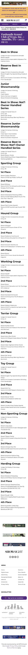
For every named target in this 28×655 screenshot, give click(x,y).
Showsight (4, 612)
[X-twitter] (13, 557)
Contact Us (21, 579)
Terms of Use (21, 584)
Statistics (20, 570)
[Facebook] (10, 557)
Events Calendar (22, 574)
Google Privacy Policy (11, 646)
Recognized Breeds (6, 577)
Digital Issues (4, 572)
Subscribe (20, 582)
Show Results (21, 572)
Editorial (3, 579)
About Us (20, 577)
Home (2, 27)
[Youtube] (18, 557)
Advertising (4, 574)
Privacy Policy (5, 584)
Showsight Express (12, 613)
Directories (4, 582)
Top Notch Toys (21, 613)
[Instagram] (15, 557)
